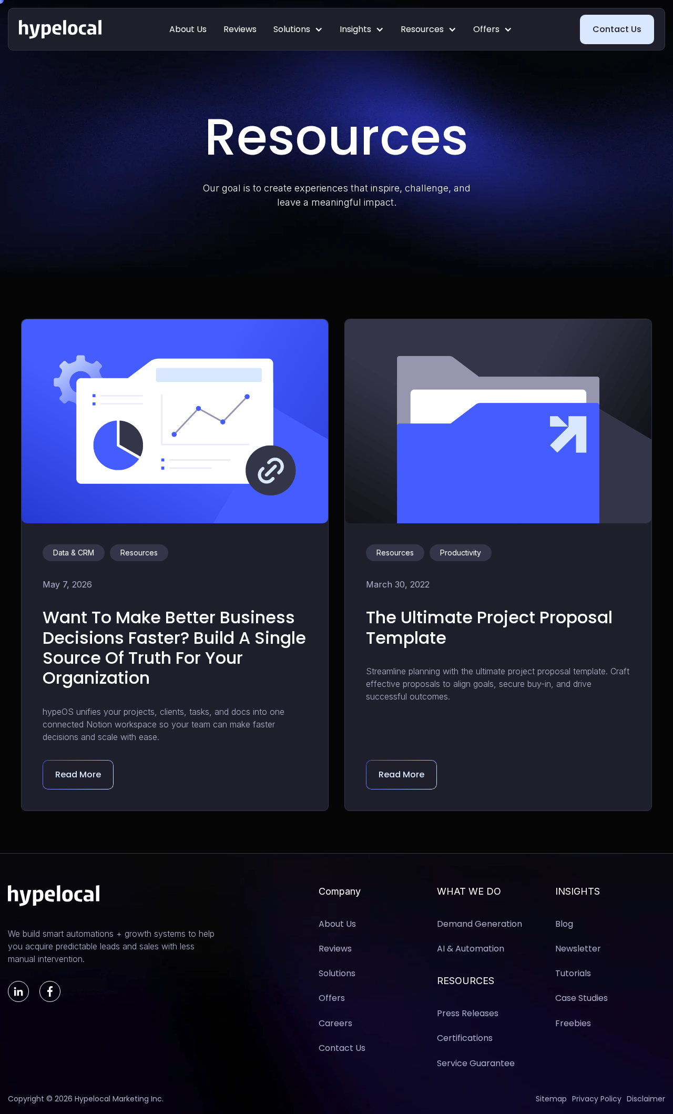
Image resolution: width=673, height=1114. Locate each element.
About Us (188, 29)
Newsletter (578, 949)
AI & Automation (470, 949)
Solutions (291, 29)
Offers (486, 29)
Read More (78, 774)
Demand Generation (479, 924)
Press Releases (467, 1013)
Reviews (240, 29)
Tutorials (573, 973)
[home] (60, 29)
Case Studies (581, 998)
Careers (335, 1023)
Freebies (573, 1023)
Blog (564, 924)
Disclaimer (646, 1099)
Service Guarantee (476, 1063)
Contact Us (617, 29)
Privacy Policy (596, 1099)
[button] (298, 29)
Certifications (465, 1038)
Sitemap (551, 1099)
